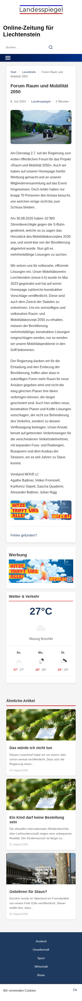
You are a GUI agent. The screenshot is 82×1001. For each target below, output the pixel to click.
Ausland (41, 941)
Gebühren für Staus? (28, 892)
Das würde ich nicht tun (30, 748)
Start (13, 72)
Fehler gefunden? (24, 535)
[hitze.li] (41, 510)
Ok (75, 990)
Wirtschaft (41, 966)
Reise (41, 975)
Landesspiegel (40, 101)
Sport (41, 958)
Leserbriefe (29, 72)
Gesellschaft (41, 949)
